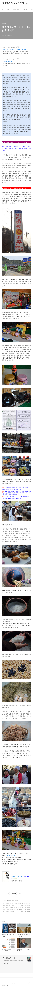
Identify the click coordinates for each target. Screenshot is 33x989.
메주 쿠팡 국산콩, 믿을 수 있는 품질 (14, 49)
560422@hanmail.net (13, 855)
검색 (26, 3)
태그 (8, 9)
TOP (30, 983)
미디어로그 (16, 9)
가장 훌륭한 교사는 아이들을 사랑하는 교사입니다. (12, 960)
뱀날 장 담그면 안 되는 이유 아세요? (12, 903)
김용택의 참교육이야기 (13, 3)
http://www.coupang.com (10, 47)
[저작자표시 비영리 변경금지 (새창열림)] (19, 893)
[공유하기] (6, 893)
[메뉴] (30, 3)
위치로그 (24, 9)
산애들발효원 (7, 61)
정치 (4, 900)
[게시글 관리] (8, 893)
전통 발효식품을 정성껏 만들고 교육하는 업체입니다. (16, 64)
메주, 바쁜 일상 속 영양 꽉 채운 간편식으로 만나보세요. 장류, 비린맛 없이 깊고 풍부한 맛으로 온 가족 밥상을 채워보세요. (16, 52)
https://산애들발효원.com (9, 59)
